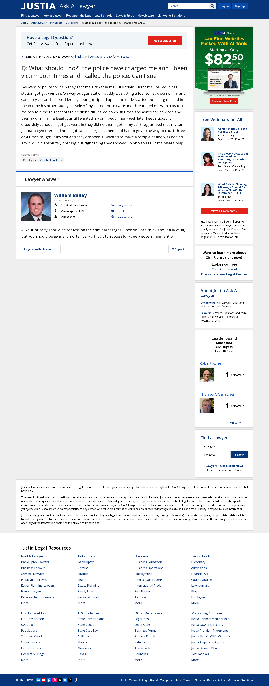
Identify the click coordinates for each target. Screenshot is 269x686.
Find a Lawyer (30, 15)
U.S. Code (27, 625)
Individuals (86, 556)
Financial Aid (199, 574)
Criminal (83, 568)
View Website (125, 217)
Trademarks (142, 648)
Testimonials (200, 654)
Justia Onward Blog (204, 648)
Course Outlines (202, 580)
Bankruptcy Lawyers (35, 562)
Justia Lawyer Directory (207, 625)
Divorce (83, 574)
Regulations (29, 630)
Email (121, 211)
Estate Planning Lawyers (38, 585)
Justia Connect (130, 680)
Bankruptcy (86, 562)
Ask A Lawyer (39, 22)
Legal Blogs (142, 625)
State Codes (86, 625)
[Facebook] (49, 680)
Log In (225, 6)
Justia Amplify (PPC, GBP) (208, 642)
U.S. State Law (89, 613)
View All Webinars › (224, 211)
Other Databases (148, 613)
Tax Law (140, 597)
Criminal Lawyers (32, 574)
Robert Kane (210, 363)
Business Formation (148, 562)
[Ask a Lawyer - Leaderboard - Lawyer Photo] (207, 375)
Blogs (195, 591)
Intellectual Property (148, 580)
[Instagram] (54, 680)
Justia (24, 22)
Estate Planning (88, 585)
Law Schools (103, 15)
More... (25, 603)
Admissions (199, 568)
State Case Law (88, 630)
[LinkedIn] (38, 680)
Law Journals (200, 585)
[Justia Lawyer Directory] (75, 680)
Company (166, 680)
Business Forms (145, 630)
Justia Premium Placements (210, 630)
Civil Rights (72, 22)
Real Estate (142, 591)
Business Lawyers (33, 568)
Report (179, 249)
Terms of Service (194, 680)
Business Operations (148, 568)
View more (239, 423)
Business (141, 556)
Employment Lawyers (35, 580)
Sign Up (240, 6)
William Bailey (70, 195)
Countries (141, 654)
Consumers (208, 302)
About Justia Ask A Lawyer (219, 293)
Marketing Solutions (171, 15)
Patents (139, 642)
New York (84, 648)
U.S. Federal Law (34, 613)
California (84, 636)
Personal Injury (88, 597)
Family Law (85, 591)
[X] (70, 680)
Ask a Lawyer (53, 15)
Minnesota (56, 22)
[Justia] (38, 6)
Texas (82, 654)
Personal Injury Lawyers (37, 597)
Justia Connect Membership (210, 619)
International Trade (148, 585)
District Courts (31, 648)
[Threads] (59, 680)
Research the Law (78, 15)
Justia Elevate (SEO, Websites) (211, 636)
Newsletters (146, 15)
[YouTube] (44, 680)
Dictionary (198, 562)
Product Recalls (144, 636)
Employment (143, 574)
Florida (82, 642)
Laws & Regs (125, 15)
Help (178, 680)
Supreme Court (31, 636)
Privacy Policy (216, 680)
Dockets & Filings (32, 654)
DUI (80, 580)
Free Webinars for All (221, 119)
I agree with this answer (41, 249)
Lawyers (206, 313)
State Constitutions (91, 619)
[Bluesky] (65, 680)
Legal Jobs (141, 619)
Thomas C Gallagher (217, 394)
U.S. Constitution (32, 619)
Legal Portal (150, 680)
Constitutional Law (101, 56)
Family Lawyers (31, 591)
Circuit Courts (30, 642)
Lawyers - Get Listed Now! (224, 466)
